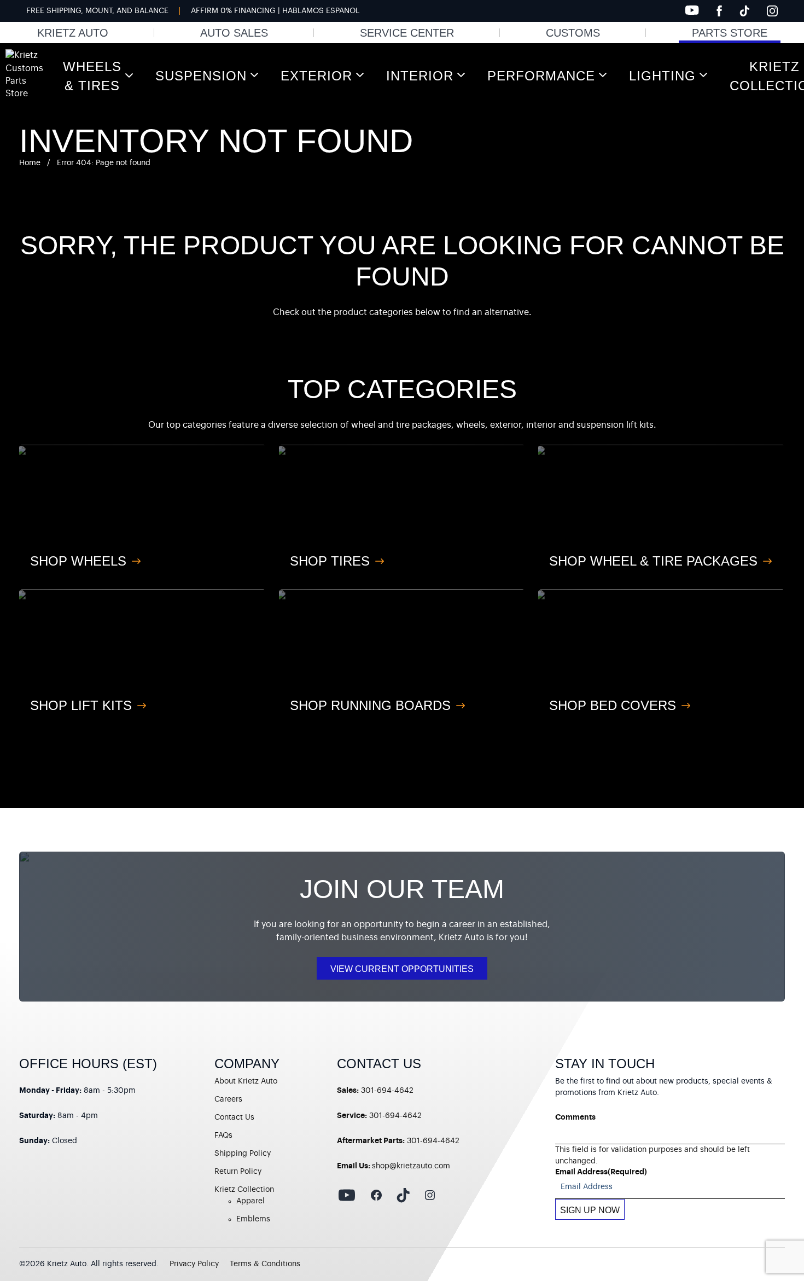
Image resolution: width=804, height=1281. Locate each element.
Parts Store (729, 33)
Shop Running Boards (370, 705)
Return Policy (237, 1171)
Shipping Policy (242, 1153)
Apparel (250, 1201)
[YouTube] (692, 10)
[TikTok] (744, 10)
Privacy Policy (194, 1264)
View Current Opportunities (402, 969)
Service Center (407, 33)
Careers (228, 1099)
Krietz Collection (244, 1189)
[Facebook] (719, 10)
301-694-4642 (387, 1090)
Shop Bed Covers (612, 705)
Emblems (253, 1219)
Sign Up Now (590, 1210)
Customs (573, 33)
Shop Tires (330, 561)
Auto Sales (234, 33)
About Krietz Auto (245, 1081)
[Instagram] (772, 10)
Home (29, 163)
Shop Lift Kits (81, 705)
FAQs (223, 1135)
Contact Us (234, 1117)
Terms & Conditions (265, 1264)
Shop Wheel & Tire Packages (653, 561)
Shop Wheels (78, 561)
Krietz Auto (72, 33)
